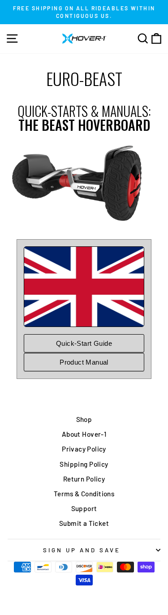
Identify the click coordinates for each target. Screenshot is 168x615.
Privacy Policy (84, 449)
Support (84, 508)
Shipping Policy (84, 464)
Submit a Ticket (84, 523)
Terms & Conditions (84, 494)
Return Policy (84, 479)
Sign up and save (82, 550)
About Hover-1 (84, 434)
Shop (84, 419)
